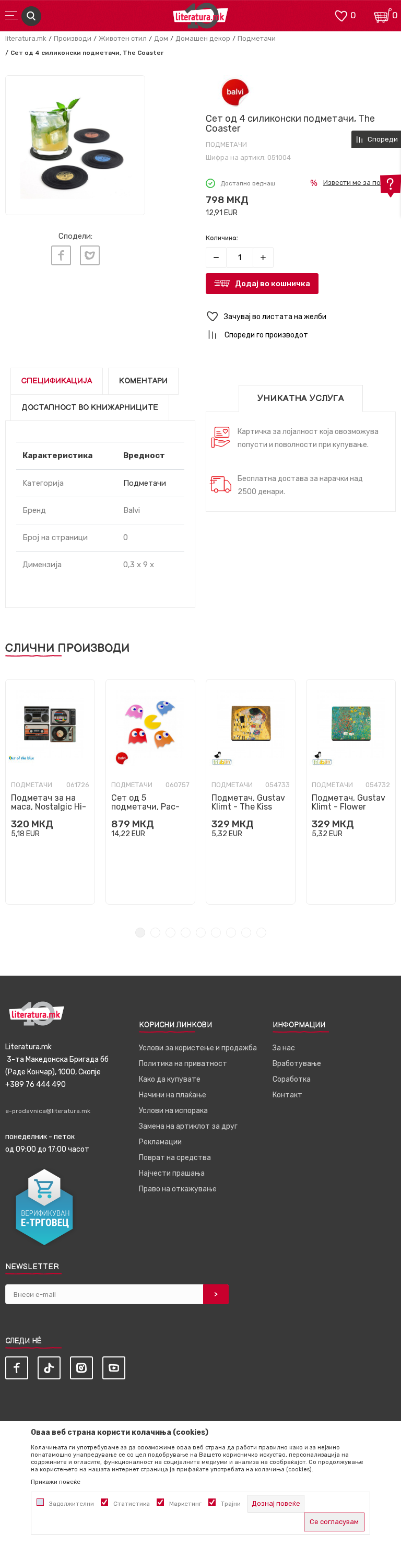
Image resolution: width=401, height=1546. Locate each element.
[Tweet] (90, 255)
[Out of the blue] (21, 758)
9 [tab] (261, 933)
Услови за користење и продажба (198, 1048)
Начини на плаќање (172, 1095)
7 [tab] (231, 933)
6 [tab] (216, 933)
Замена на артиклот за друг (188, 1126)
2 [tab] (155, 933)
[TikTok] (49, 1367)
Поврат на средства (175, 1157)
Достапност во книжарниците (89, 408)
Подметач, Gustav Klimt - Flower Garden (348, 806)
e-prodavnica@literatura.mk (47, 1111)
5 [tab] (201, 933)
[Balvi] (235, 91)
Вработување (297, 1063)
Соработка (292, 1079)
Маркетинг (185, 1504)
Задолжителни (71, 1504)
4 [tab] (186, 933)
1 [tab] (140, 933)
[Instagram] (81, 1367)
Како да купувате (169, 1079)
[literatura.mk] (200, 18)
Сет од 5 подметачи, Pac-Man (145, 806)
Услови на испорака (173, 1110)
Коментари (143, 381)
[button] (301, 317)
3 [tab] (170, 933)
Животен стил (123, 38)
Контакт (287, 1095)
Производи (72, 38)
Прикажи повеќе (55, 1482)
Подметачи (257, 38)
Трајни (231, 1504)
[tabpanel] (50, 792)
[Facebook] (61, 255)
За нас (284, 1048)
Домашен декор (202, 38)
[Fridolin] (222, 758)
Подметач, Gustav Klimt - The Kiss (248, 802)
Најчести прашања (172, 1173)
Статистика (131, 1504)
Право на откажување (178, 1189)
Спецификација (56, 381)
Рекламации (160, 1142)
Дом (161, 38)
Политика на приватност (183, 1063)
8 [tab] (246, 933)
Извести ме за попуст (359, 182)
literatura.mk (25, 38)
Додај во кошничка (272, 283)
